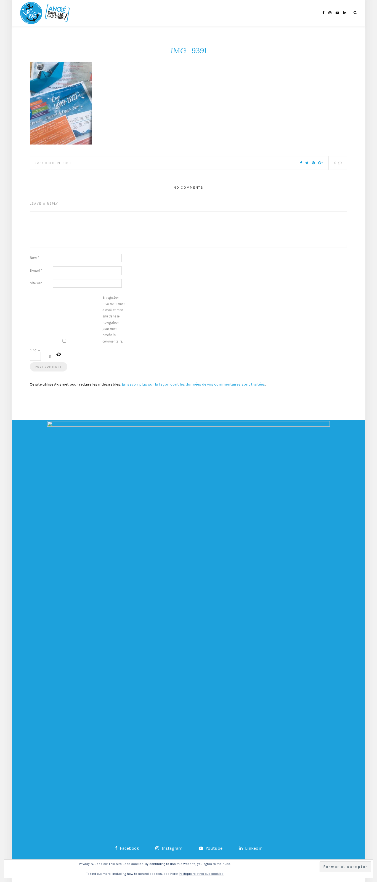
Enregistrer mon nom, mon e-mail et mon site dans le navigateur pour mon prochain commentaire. (113, 319)
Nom (34, 258)
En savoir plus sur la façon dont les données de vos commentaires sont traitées (193, 384)
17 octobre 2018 (55, 163)
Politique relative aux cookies (201, 874)
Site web (36, 283)
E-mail (36, 270)
